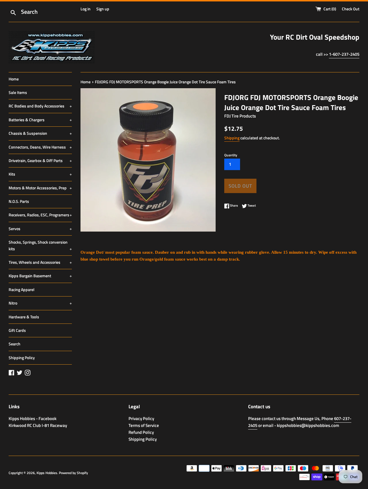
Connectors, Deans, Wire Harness (40, 147)
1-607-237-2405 (344, 54)
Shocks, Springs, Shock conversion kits (40, 245)
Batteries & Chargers (40, 120)
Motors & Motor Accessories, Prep (40, 188)
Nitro (40, 303)
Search (14, 344)
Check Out (350, 9)
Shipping (231, 138)
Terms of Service (144, 425)
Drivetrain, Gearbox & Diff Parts (40, 160)
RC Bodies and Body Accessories (40, 106)
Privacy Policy (141, 418)
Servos (40, 229)
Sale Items (18, 92)
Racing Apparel (21, 289)
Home (14, 79)
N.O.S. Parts (19, 201)
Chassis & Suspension (40, 133)
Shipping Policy (22, 358)
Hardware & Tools (24, 317)
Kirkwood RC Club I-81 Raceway (38, 425)
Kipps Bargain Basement (40, 276)
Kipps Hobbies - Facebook (32, 418)
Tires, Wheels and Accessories (40, 262)
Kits (40, 174)
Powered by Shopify (73, 472)
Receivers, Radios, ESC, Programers (40, 215)
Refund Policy (141, 432)
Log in (85, 9)
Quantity (230, 155)
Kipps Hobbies (47, 472)
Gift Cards (17, 330)
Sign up (102, 9)
